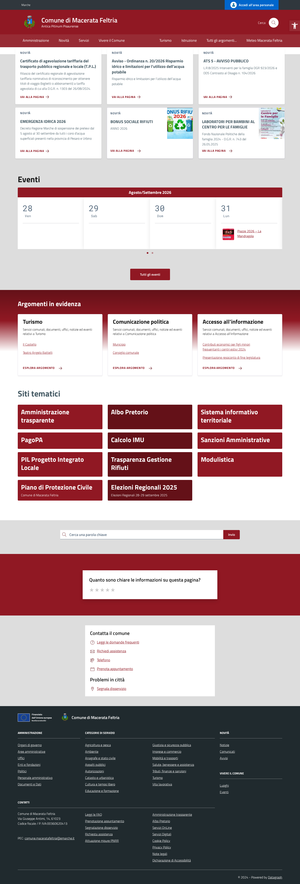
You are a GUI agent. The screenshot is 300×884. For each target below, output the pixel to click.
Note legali (159, 853)
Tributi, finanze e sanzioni (169, 771)
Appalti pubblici (95, 764)
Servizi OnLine (162, 827)
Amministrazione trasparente (172, 814)
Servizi (84, 40)
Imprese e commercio (166, 751)
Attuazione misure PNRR (102, 840)
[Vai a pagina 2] (152, 253)
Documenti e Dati (29, 784)
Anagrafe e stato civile (100, 758)
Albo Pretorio (161, 821)
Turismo (165, 40)
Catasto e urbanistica (99, 777)
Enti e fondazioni (29, 764)
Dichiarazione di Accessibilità (171, 860)
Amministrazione (36, 40)
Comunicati (227, 751)
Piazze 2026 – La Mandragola (249, 233)
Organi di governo (30, 744)
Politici (22, 771)
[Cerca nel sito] (274, 23)
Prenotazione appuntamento (104, 821)
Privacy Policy (161, 847)
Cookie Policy (161, 840)
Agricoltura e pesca (98, 744)
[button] (294, 25)
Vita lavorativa (162, 784)
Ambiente (91, 751)
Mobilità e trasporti (165, 758)
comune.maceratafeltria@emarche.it (49, 838)
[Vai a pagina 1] (147, 253)
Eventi (224, 792)
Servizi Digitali (161, 834)
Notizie (224, 744)
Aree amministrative (31, 751)
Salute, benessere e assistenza (173, 764)
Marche (25, 5)
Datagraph (275, 877)
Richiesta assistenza (99, 834)
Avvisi (224, 758)
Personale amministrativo (35, 777)
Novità (64, 40)
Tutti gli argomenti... (222, 40)
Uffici (21, 758)
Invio (231, 534)
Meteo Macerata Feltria (264, 40)
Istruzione (189, 40)
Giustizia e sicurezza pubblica (171, 744)
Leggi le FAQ (93, 814)
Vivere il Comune (112, 40)
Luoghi (224, 785)
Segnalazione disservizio (101, 827)
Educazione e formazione (102, 790)
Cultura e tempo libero (100, 784)
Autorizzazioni (94, 771)
